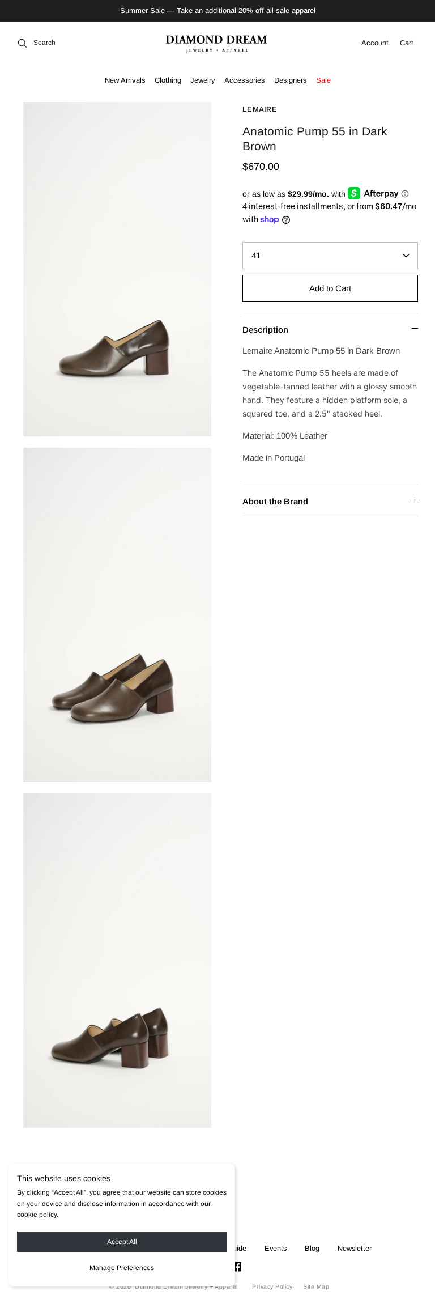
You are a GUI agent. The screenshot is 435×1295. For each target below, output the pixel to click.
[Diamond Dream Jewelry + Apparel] (217, 43)
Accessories (244, 80)
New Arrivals (125, 80)
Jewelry (202, 80)
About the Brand (275, 501)
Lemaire (259, 109)
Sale (323, 80)
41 (256, 255)
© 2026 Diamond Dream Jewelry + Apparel (173, 1286)
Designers (290, 80)
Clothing (168, 80)
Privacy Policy (272, 1286)
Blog (312, 1248)
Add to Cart (330, 288)
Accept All (122, 1242)
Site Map (316, 1286)
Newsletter (355, 1248)
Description (265, 329)
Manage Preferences (121, 1268)
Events (276, 1248)
